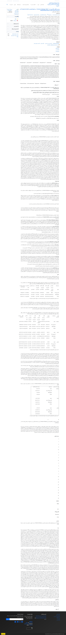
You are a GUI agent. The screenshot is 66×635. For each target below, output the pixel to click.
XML (16, 19)
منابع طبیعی (57, 51)
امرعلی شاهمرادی (43, 14)
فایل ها (16, 16)
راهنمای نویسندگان (26, 4)
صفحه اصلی (42, 4)
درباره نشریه (58, 615)
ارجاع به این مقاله (14, 29)
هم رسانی (15, 26)
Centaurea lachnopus (56, 43)
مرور (38, 4)
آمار (16, 31)
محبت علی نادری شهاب (56, 14)
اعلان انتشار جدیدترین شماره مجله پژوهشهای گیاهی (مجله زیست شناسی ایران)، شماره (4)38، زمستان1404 (40, 617)
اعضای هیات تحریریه (57, 616)
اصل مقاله (56, 85)
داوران (15, 4)
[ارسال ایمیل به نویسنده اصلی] (47, 14)
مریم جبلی (49, 14)
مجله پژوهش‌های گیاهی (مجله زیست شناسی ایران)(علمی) (53, 4)
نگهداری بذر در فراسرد (48, 43)
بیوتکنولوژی (57, 48)
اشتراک (8, 619)
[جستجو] (7, 4)
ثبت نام (9, 0)
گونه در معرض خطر (37, 43)
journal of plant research (28, 623)
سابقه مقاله (15, 23)
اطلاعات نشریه (33, 4)
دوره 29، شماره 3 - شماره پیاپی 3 (9, 10)
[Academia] (20, 622)
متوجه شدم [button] (3, 633)
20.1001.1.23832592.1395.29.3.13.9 (53, 45)
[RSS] (15, 622)
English (57, 0)
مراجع (57, 609)
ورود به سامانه (15, 0)
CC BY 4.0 (30, 625)
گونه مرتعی (42, 43)
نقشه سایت (58, 620)
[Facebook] (22, 622)
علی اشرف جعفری (30, 14)
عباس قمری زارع (36, 14)
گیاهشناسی (57, 49)
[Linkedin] (18, 622)
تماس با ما (11, 4)
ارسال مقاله (19, 4)
